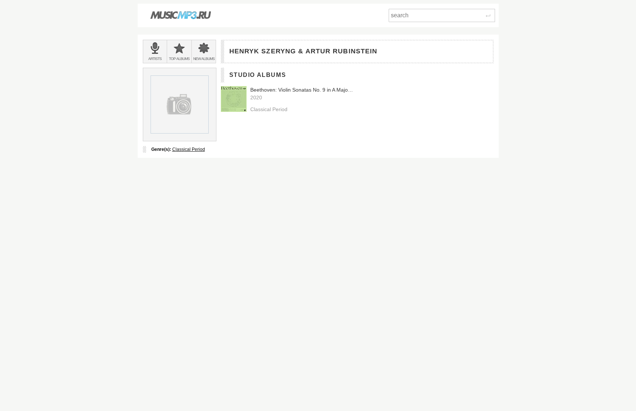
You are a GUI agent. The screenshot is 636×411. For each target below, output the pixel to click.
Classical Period (188, 149)
